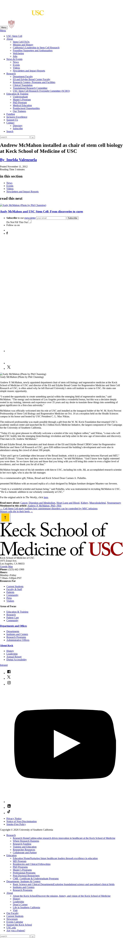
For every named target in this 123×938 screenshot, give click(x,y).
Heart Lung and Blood (68, 502)
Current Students (14, 586)
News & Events (14, 59)
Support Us (12, 119)
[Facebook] (7, 233)
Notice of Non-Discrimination (21, 821)
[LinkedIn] (12, 363)
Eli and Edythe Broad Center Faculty (31, 79)
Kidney (84, 502)
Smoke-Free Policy (16, 824)
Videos (16, 67)
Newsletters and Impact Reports (29, 70)
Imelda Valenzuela (18, 160)
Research (11, 73)
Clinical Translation (23, 85)
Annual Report (13, 656)
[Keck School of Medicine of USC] (61, 555)
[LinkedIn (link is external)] (9, 807)
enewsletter (30, 218)
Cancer (23, 502)
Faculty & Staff (14, 589)
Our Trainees (19, 111)
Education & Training (17, 93)
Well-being (18, 53)
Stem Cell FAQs (21, 41)
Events (16, 65)
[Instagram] (64, 351)
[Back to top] (5, 517)
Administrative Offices (17, 640)
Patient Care (12, 617)
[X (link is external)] (8, 678)
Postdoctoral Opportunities (26, 108)
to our (21, 218)
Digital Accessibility (16, 659)
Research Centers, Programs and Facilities (34, 82)
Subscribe (18, 128)
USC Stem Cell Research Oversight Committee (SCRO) (41, 91)
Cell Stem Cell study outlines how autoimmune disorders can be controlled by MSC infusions (49, 508)
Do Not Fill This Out (17, 222)
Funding (10, 114)
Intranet (4, 665)
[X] (8, 368)
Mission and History (23, 44)
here (46, 497)
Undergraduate (20, 96)
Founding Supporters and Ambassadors (33, 50)
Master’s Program (22, 99)
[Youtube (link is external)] (64, 801)
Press (9, 598)
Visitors (10, 600)
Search (9, 131)
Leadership (12, 653)
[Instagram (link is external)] (9, 684)
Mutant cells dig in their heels (16, 511)
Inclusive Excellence (16, 117)
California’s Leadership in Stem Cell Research (36, 47)
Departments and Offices (13, 626)
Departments (12, 631)
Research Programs (16, 637)
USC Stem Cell (14, 36)
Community (12, 595)
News (16, 62)
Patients (10, 592)
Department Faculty (23, 76)
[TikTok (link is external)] (8, 813)
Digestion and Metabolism (42, 502)
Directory (17, 125)
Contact (10, 122)
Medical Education (22, 105)
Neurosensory (114, 502)
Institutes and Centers (17, 634)
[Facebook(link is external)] (8, 673)
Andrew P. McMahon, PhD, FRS (44, 505)
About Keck (6, 645)
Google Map (6, 566)
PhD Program (20, 102)
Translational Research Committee (30, 88)
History (10, 651)
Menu (3, 27)
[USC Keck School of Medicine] (22, 14)
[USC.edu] (11, 27)
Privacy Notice (13, 818)
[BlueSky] (9, 230)
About (9, 39)
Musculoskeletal (97, 502)
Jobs (15, 56)
